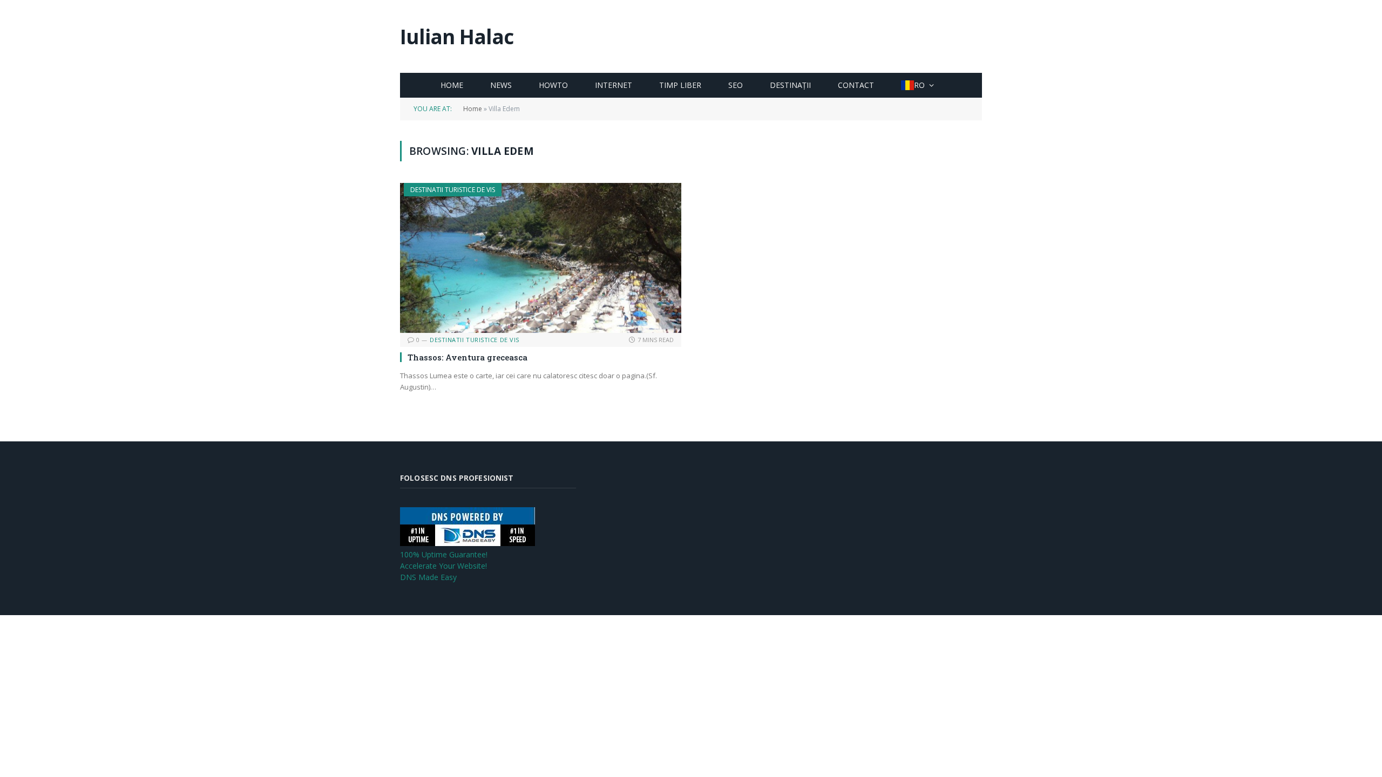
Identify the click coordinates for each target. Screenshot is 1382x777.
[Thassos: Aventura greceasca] (540, 257)
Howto (553, 85)
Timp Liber (680, 85)
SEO (735, 85)
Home (452, 85)
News (501, 85)
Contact (856, 85)
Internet (613, 85)
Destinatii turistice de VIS (452, 189)
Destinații (790, 85)
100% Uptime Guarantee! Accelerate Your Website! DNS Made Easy (443, 565)
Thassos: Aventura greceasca (467, 357)
